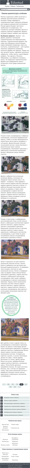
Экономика (15, 460)
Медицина (15, 441)
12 (17, 384)
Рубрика (12, 6)
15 (10, 386)
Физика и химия (5, 445)
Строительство (15, 428)
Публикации (20, 6)
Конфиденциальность (18, 465)
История (15, 454)
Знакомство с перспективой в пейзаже (14, 406)
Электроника (5, 430)
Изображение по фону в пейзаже (13, 412)
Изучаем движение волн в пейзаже (13, 415)
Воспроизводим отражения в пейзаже (14, 403)
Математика (5, 441)
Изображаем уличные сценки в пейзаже (15, 409)
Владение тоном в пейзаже (11, 397)
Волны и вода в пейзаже (10, 400)
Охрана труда (15, 424)
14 (26, 384)
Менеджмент (5, 456)
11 (12, 384)
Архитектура (5, 424)
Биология (5, 439)
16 (15, 386)
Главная (7, 6)
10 (8, 384)
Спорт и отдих (15, 456)
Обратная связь (10, 465)
